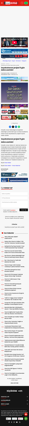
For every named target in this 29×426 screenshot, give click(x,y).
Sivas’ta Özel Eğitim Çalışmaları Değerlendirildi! (13, 364)
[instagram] (14, 422)
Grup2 (13, 61)
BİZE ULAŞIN (5, 404)
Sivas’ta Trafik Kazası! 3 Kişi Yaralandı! (12, 280)
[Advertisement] (14, 22)
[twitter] (11, 422)
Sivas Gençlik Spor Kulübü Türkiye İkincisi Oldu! (14, 317)
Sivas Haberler (16, 165)
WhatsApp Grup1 (7, 61)
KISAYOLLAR (5, 396)
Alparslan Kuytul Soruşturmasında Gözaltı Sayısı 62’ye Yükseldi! (14, 360)
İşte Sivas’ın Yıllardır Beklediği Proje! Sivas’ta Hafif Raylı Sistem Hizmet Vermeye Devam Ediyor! (15, 256)
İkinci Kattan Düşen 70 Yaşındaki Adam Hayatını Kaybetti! (14, 331)
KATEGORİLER (5, 400)
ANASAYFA (3, 63)
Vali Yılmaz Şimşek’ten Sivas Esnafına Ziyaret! (12, 270)
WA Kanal (18, 61)
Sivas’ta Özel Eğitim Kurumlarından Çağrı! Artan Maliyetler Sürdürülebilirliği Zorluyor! (14, 374)
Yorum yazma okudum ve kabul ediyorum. (10, 210)
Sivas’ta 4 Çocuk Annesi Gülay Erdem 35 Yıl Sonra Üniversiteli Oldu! (15, 251)
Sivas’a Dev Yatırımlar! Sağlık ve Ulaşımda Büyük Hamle (14, 322)
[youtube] (17, 422)
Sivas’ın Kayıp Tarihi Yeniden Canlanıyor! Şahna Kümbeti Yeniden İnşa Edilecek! (15, 265)
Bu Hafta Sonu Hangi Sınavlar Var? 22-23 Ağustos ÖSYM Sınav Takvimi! (15, 355)
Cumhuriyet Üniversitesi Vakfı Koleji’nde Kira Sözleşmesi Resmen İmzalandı (14, 327)
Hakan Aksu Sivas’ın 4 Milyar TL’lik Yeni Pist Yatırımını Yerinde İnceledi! (15, 242)
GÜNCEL (7, 63)
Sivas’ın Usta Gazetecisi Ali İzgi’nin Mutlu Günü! (14, 294)
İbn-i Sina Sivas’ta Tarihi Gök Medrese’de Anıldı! (13, 261)
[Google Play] (14, 419)
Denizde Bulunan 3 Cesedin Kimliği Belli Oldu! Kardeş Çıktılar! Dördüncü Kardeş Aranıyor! (15, 345)
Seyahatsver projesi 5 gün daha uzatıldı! (14, 227)
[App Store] (8, 419)
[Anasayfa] (26, 414)
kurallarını (13, 210)
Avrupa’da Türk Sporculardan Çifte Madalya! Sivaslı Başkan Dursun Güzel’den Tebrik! (14, 303)
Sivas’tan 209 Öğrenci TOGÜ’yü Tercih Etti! (13, 369)
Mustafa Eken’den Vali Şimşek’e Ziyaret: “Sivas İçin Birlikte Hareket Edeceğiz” (14, 308)
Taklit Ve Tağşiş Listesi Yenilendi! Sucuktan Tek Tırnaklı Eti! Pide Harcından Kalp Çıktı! (14, 298)
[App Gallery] (20, 419)
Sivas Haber (8, 162)
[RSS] (19, 422)
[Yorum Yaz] (26, 418)
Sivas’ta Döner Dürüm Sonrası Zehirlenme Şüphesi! (13, 289)
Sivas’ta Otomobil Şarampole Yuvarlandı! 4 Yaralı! (13, 284)
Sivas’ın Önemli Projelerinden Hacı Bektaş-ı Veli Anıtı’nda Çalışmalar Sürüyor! (14, 336)
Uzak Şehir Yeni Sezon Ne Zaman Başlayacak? (14, 350)
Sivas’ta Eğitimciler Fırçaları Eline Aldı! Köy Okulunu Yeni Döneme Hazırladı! (14, 313)
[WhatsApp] (26, 3)
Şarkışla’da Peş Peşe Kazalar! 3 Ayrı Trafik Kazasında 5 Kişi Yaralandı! (14, 247)
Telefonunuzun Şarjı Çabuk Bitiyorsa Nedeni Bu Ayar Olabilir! (15, 341)
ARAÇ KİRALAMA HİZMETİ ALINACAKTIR (11, 237)
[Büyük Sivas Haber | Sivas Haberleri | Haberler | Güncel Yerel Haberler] (11, 3)
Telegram (24, 61)
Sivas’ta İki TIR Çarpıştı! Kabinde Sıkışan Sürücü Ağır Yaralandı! (14, 275)
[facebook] (9, 422)
